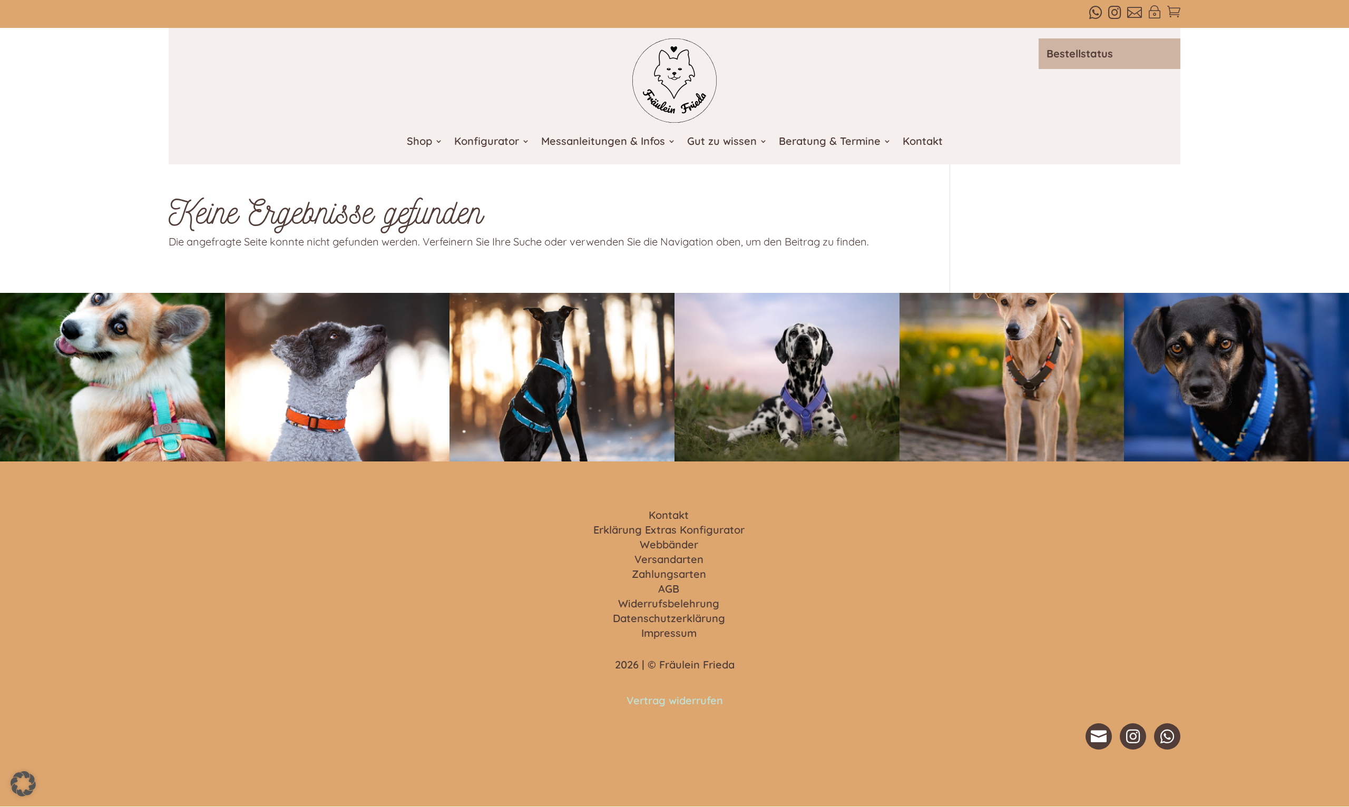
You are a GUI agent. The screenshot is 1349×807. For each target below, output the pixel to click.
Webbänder (669, 545)
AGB (668, 589)
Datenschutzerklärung (669, 619)
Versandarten (668, 560)
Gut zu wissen (722, 142)
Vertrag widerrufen (675, 700)
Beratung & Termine (830, 142)
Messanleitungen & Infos (603, 142)
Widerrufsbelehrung (668, 604)
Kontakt (923, 142)
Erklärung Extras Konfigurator (669, 530)
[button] (23, 784)
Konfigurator (486, 142)
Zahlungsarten (669, 574)
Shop (419, 142)
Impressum (669, 633)
